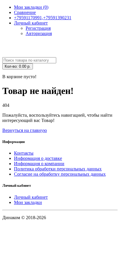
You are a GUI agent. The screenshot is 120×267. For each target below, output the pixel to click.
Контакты (23, 153)
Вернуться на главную (24, 130)
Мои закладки (28, 202)
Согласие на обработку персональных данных (60, 174)
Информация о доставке (38, 158)
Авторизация (39, 33)
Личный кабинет (31, 197)
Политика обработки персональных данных (58, 168)
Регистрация (38, 28)
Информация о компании (39, 163)
